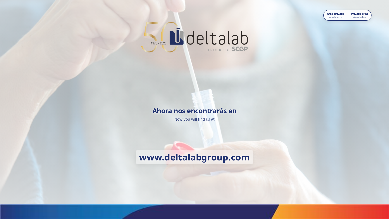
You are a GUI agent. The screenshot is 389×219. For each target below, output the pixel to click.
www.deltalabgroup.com (194, 157)
